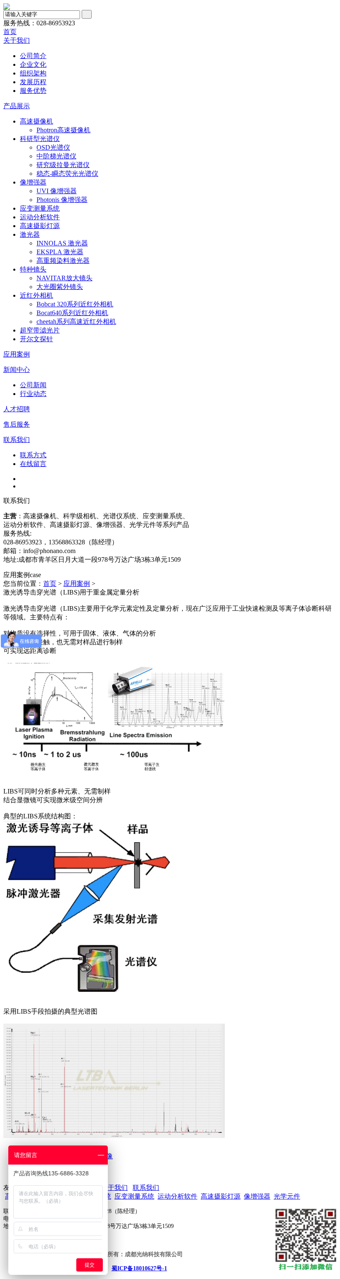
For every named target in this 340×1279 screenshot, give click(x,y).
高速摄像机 (36, 121)
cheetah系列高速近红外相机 (76, 321)
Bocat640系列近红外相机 (72, 312)
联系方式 (33, 455)
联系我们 (16, 439)
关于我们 (16, 40)
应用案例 (16, 354)
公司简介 (33, 55)
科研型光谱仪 (40, 138)
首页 (10, 31)
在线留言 (33, 463)
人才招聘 (16, 409)
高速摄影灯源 (40, 225)
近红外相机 (36, 295)
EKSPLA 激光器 (59, 251)
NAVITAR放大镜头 (64, 278)
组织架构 (33, 73)
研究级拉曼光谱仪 (63, 164)
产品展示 (16, 105)
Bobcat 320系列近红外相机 (74, 304)
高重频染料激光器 (63, 260)
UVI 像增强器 (56, 190)
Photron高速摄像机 (63, 129)
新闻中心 (16, 369)
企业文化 (33, 64)
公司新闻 (33, 384)
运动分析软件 (40, 217)
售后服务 (16, 424)
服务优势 (33, 90)
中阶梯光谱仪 (56, 156)
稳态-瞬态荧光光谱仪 (67, 173)
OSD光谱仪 (53, 147)
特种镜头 (33, 269)
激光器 (30, 234)
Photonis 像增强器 (61, 199)
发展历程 (33, 81)
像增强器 (33, 182)
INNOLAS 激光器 (62, 243)
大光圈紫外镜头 (59, 286)
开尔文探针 (36, 338)
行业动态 (33, 393)
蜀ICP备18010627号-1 (139, 1268)
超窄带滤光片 (40, 330)
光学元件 (287, 1196)
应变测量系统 (40, 208)
